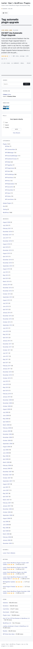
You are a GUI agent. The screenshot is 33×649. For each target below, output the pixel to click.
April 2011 (6, 362)
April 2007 (6, 496)
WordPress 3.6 (7, 623)
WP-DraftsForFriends (11, 159)
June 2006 (6, 524)
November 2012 (7, 319)
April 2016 (6, 247)
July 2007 (5, 487)
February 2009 (7, 428)
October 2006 (7, 512)
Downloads (6, 612)
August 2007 (6, 484)
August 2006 (6, 518)
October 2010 (7, 378)
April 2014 (6, 278)
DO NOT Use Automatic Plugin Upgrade (11, 34)
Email (22, 63)
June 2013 (6, 306)
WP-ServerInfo (9, 187)
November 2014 (7, 262)
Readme (5, 631)
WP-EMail (7, 162)
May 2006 (5, 527)
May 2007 (5, 493)
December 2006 (7, 509)
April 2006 (6, 530)
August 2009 (6, 409)
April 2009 (6, 421)
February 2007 (7, 502)
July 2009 (5, 412)
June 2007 (6, 490)
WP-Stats (7, 193)
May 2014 (5, 275)
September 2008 (7, 443)
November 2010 (7, 375)
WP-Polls (7, 171)
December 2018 (7, 231)
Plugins (15, 30)
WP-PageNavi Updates (9, 581)
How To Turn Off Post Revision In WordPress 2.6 (16, 618)
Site (4, 206)
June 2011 (6, 356)
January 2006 (6, 540)
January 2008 (6, 468)
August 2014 (6, 269)
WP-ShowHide (9, 190)
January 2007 (6, 506)
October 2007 (7, 478)
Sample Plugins (7, 203)
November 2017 (7, 234)
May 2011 (5, 359)
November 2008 (7, 437)
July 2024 (5, 225)
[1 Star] (2, 56)
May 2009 (5, 418)
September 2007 (7, 481)
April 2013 (6, 309)
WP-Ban (7, 146)
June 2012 (6, 331)
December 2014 (7, 259)
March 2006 (6, 534)
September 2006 (7, 515)
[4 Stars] (7, 56)
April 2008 (6, 459)
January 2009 (6, 431)
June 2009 (6, 415)
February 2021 (7, 228)
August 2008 (6, 446)
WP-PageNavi (8, 165)
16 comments (15, 63)
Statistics (5, 602)
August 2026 (6, 222)
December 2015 (7, 250)
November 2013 (7, 290)
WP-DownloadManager (11, 155)
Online (7, 94)
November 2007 (7, 474)
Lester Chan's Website (9, 553)
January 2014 (6, 284)
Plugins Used (6, 615)
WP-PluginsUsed (9, 168)
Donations (5, 605)
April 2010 (6, 390)
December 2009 (7, 400)
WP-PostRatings (9, 174)
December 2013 (7, 287)
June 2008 (6, 453)
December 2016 (7, 241)
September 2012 (7, 325)
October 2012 (7, 322)
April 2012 (6, 337)
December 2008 (7, 434)
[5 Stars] (9, 56)
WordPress (6, 212)
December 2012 (7, 315)
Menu (6, 13)
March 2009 (6, 425)
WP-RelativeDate (9, 183)
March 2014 (6, 281)
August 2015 (6, 253)
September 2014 (7, 266)
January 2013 (6, 312)
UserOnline (6, 609)
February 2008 (7, 465)
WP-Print (7, 180)
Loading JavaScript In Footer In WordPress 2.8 (15, 626)
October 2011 (7, 350)
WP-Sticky (8, 196)
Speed (7, 125)
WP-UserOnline (9, 199)
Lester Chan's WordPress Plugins (15, 3)
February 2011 (7, 365)
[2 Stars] (4, 56)
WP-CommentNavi (10, 149)
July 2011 (5, 353)
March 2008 (6, 462)
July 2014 (5, 272)
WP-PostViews (9, 177)
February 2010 (7, 393)
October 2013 (7, 294)
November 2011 (7, 347)
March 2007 (6, 499)
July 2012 (5, 328)
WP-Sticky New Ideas (9, 634)
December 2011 (7, 344)
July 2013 (5, 303)
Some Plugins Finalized (9, 586)
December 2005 (7, 543)
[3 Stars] (5, 56)
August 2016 (6, 244)
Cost (6, 122)
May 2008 (5, 456)
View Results (16, 133)
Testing (5, 209)
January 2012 (6, 340)
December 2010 (7, 372)
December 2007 (7, 471)
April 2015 (6, 256)
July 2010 (5, 381)
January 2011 (6, 368)
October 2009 (7, 406)
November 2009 (7, 403)
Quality (7, 127)
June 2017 (6, 237)
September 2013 (7, 297)
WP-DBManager (9, 152)
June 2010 (6, 384)
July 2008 (5, 449)
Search (26, 84)
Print (28, 63)
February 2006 (7, 537)
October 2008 (7, 440)
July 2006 (5, 521)
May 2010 (5, 387)
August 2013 (6, 300)
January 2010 (6, 396)
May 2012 (5, 334)
